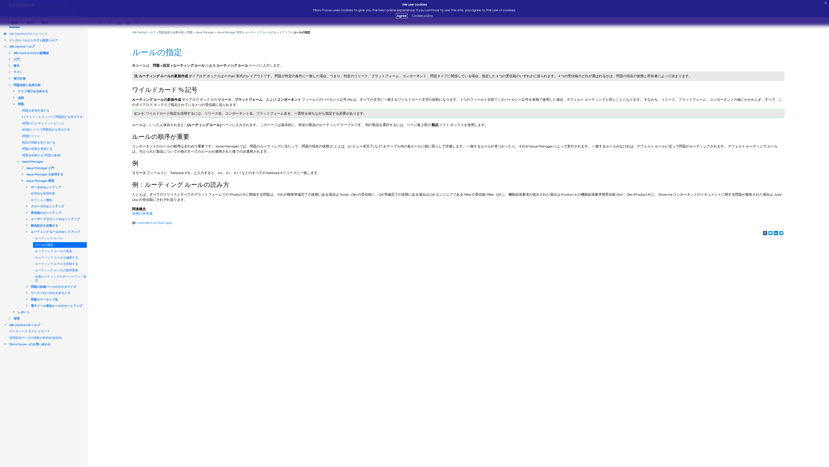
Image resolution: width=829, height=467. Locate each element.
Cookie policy (422, 16)
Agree (402, 16)
